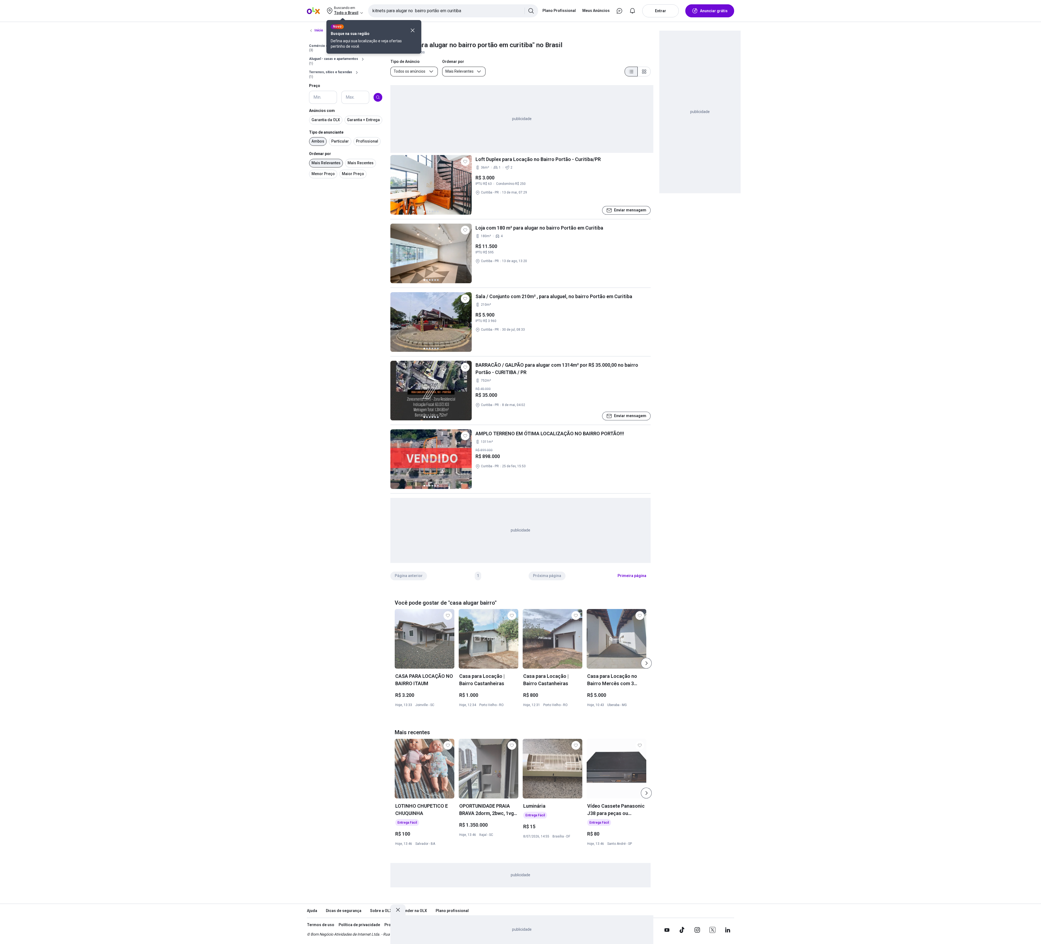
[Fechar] (412, 30)
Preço (314, 85)
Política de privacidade (359, 925)
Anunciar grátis (714, 11)
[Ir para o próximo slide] (646, 663)
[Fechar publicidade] (398, 909)
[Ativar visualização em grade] (644, 71)
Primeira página (632, 576)
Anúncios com (322, 110)
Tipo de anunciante (326, 132)
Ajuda (312, 910)
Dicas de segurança (343, 910)
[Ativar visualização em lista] (631, 71)
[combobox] (453, 10)
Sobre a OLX (381, 910)
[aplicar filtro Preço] (378, 97)
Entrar (660, 11)
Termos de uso (320, 925)
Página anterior (409, 576)
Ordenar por (320, 154)
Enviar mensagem (630, 210)
